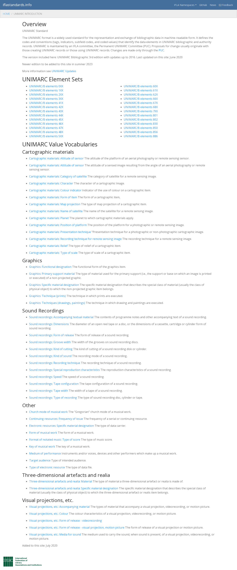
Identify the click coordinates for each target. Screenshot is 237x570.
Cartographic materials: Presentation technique (60, 232)
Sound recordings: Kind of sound (50, 356)
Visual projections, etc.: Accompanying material (59, 507)
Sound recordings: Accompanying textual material (61, 317)
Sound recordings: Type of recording (53, 397)
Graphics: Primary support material (52, 274)
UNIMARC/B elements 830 (141, 124)
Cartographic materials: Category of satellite (58, 176)
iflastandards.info (17, 4)
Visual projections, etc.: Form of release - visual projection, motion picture (76, 527)
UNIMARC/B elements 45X (46, 119)
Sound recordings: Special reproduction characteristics (64, 370)
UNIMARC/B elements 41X (46, 103)
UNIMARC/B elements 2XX (46, 94)
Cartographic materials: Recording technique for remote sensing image (75, 239)
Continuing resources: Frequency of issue (56, 419)
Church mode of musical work (48, 412)
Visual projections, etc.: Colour (48, 514)
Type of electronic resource (47, 467)
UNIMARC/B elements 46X (46, 124)
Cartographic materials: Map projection (54, 204)
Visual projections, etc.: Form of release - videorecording (65, 520)
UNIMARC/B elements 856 (141, 132)
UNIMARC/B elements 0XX (46, 86)
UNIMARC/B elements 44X (46, 115)
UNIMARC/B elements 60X (141, 86)
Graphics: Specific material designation (54, 285)
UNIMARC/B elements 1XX (46, 90)
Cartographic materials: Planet (49, 218)
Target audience (39, 460)
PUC (161, 50)
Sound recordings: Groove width (50, 342)
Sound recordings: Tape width (48, 391)
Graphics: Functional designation (50, 267)
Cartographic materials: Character (51, 183)
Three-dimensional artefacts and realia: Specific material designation (73, 488)
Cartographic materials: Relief (48, 246)
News (213, 5)
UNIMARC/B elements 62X (141, 94)
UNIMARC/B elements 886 (141, 136)
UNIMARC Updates (64, 71)
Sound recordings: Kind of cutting (51, 349)
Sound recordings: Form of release (51, 335)
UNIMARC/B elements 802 (141, 119)
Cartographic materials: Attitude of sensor (56, 165)
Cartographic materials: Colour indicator (55, 190)
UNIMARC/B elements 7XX (141, 111)
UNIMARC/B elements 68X (141, 107)
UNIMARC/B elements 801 (141, 115)
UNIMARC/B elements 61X (141, 90)
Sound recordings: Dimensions (49, 324)
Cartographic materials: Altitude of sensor (56, 158)
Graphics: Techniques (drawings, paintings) (57, 303)
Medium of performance (45, 453)
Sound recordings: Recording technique (54, 363)
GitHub (203, 5)
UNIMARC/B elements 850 (141, 128)
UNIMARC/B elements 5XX (46, 136)
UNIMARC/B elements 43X (46, 111)
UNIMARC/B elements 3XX (46, 99)
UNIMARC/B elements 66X (141, 99)
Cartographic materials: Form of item (53, 197)
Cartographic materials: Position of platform (58, 225)
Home (6, 13)
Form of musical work (43, 433)
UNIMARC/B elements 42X (46, 107)
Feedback (227, 5)
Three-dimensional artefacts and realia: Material (60, 481)
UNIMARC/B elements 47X (46, 128)
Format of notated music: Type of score (54, 439)
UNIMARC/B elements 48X (46, 132)
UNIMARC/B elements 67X (141, 103)
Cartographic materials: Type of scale (53, 253)
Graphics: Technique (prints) (47, 296)
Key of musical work (42, 446)
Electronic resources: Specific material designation (61, 426)
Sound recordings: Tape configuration (54, 384)
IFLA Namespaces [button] (184, 5)
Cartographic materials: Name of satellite (56, 211)
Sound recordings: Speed (45, 377)
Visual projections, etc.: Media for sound (55, 534)
